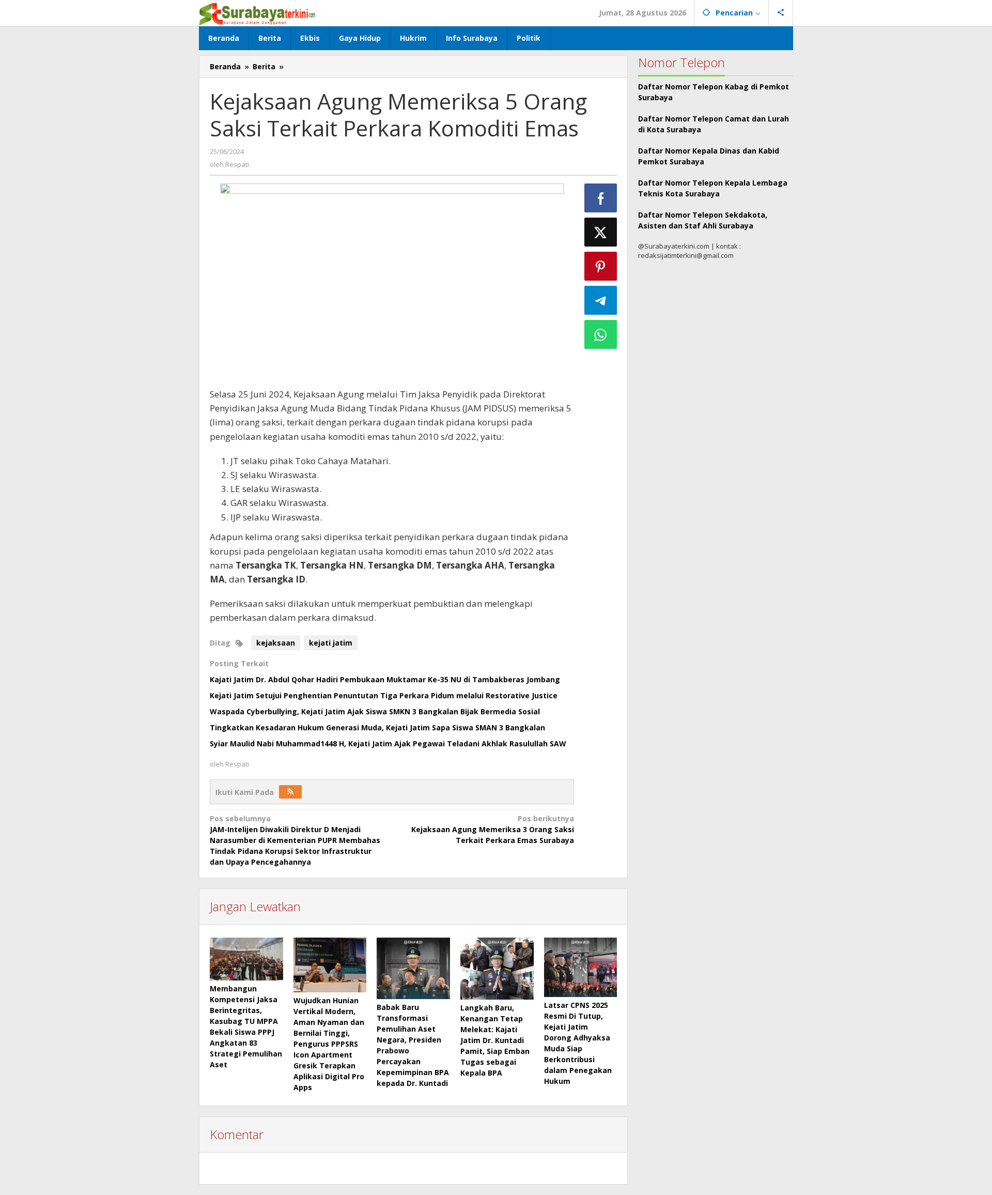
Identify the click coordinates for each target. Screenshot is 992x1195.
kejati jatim (330, 643)
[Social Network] (781, 13)
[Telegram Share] (600, 300)
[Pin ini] (600, 266)
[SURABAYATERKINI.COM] (257, 13)
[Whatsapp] (600, 334)
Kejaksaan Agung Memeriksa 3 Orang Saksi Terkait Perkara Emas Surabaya (492, 829)
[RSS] (290, 792)
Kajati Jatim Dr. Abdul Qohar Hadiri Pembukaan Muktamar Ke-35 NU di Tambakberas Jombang (385, 679)
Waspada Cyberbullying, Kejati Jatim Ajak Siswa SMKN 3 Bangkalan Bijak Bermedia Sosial (375, 711)
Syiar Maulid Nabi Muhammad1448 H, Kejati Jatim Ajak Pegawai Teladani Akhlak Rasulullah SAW (388, 743)
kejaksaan (275, 643)
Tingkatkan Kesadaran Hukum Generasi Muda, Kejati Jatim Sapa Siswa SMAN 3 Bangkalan (377, 727)
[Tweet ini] (600, 232)
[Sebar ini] (600, 197)
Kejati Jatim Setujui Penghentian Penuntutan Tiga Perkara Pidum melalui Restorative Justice (383, 695)
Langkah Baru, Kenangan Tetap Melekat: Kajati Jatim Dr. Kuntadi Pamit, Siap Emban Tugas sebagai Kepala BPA (495, 1040)
